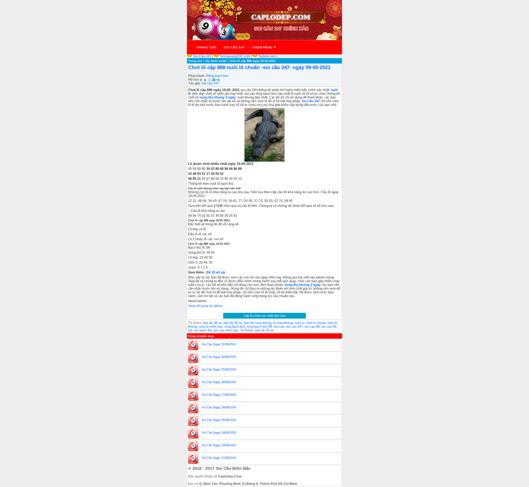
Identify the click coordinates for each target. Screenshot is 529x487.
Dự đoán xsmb (216, 60)
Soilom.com (267, 56)
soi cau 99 (328, 326)
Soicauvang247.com (235, 56)
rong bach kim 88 (259, 326)
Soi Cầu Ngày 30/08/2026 (218, 357)
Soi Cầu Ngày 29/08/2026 (218, 369)
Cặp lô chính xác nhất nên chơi (265, 315)
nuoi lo (299, 323)
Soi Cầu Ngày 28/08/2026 (218, 382)
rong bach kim (235, 326)
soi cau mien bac (226, 330)
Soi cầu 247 (234, 47)
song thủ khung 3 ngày (218, 97)
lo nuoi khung (283, 323)
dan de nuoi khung (257, 323)
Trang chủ (206, 47)
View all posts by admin (205, 306)
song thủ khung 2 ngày (303, 285)
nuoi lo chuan (316, 323)
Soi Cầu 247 (202, 56)
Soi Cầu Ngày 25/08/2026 (218, 420)
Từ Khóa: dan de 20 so (257, 330)
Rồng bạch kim (217, 76)
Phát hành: (196, 76)
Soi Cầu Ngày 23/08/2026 (218, 445)
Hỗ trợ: (193, 79)
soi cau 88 (312, 326)
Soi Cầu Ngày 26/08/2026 (218, 407)
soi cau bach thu (200, 330)
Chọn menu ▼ (264, 47)
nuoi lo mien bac (211, 326)
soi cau (279, 326)
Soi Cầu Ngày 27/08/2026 (218, 394)
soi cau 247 (294, 326)
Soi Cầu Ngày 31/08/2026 (218, 344)
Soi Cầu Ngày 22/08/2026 (218, 457)
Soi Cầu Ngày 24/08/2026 (218, 432)
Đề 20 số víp (215, 272)
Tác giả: (194, 83)
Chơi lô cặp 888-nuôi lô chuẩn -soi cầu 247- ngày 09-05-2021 (259, 67)
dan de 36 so (212, 323)
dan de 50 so (232, 323)
